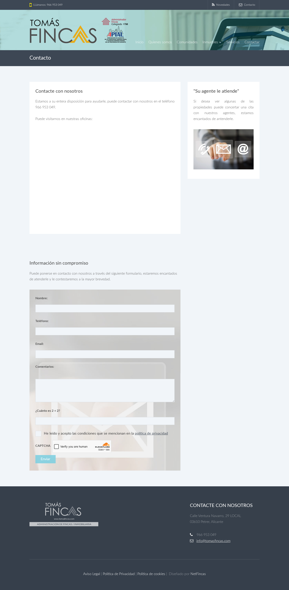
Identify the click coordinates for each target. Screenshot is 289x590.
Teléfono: (42, 321)
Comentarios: (44, 366)
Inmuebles (210, 42)
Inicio (139, 42)
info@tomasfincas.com (213, 541)
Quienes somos (160, 42)
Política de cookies (151, 574)
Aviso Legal (91, 574)
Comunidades (187, 42)
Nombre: (41, 298)
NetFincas (198, 574)
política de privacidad (151, 433)
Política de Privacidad (119, 574)
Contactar (252, 42)
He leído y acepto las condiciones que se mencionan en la (106, 433)
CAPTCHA (42, 445)
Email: (39, 343)
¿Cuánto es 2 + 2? (47, 410)
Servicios (233, 42)
